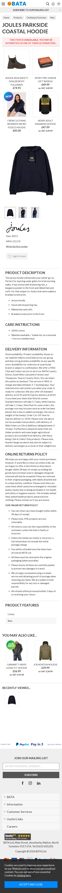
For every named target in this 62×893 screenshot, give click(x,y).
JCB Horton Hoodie (45, 664)
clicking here (24, 875)
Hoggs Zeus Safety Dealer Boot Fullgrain (16, 81)
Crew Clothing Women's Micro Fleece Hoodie (16, 124)
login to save (19, 256)
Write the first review (17, 246)
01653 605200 (44, 846)
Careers (12, 826)
